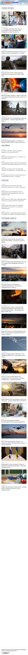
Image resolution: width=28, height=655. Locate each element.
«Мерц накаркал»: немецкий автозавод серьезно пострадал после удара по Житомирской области (13, 213)
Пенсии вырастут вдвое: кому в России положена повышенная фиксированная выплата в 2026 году (13, 163)
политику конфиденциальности (9, 650)
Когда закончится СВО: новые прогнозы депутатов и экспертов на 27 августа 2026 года (13, 186)
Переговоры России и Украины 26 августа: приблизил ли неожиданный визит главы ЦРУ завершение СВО (12, 192)
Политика (5, 180)
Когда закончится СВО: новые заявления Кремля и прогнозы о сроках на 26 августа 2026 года (13, 199)
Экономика (5, 145)
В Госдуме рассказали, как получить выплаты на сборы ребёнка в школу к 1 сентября (13, 175)
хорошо (5, 653)
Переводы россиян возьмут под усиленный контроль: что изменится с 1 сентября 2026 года (13, 169)
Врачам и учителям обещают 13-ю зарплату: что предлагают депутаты (13, 157)
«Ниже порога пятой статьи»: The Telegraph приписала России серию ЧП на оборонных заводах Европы (12, 206)
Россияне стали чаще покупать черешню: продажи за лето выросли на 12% (11, 151)
